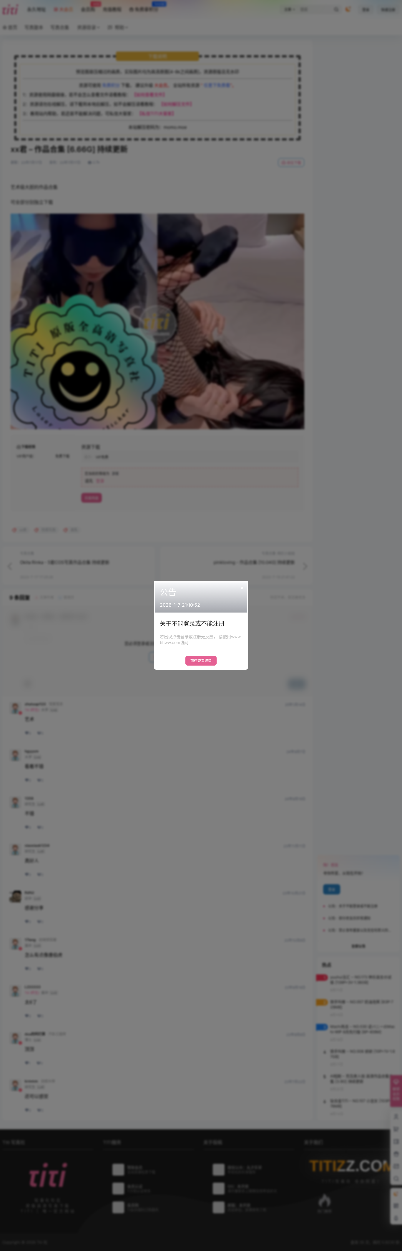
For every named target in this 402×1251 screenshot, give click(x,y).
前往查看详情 (201, 660)
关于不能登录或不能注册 (192, 623)
